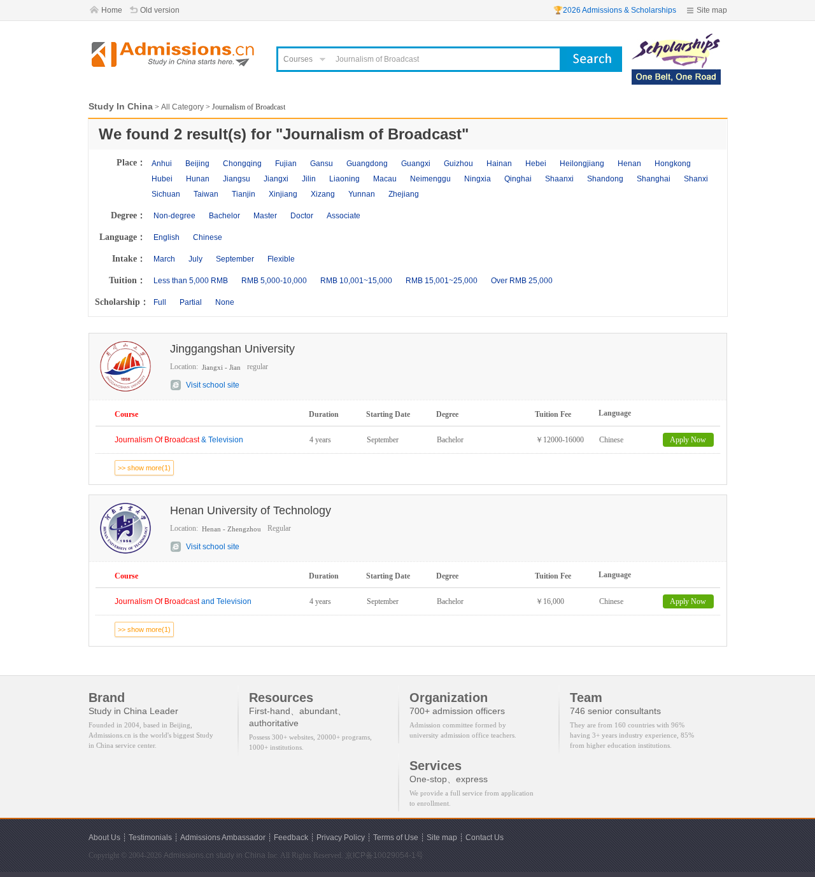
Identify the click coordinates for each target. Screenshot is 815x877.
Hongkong (673, 163)
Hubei (162, 178)
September (235, 259)
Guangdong (367, 163)
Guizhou (458, 163)
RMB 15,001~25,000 (442, 280)
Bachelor (224, 215)
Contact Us (484, 837)
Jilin (309, 178)
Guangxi (415, 163)
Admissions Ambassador (223, 837)
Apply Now (688, 439)
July (195, 259)
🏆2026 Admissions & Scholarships (614, 10)
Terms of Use (395, 837)
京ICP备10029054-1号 (384, 855)
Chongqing (242, 163)
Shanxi (696, 178)
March (164, 259)
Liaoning (344, 178)
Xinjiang (283, 194)
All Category (182, 106)
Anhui (162, 163)
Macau (385, 178)
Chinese (207, 237)
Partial (191, 302)
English (166, 237)
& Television (179, 439)
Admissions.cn (189, 855)
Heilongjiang (582, 163)
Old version (160, 10)
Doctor (301, 215)
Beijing (197, 163)
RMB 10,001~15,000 (356, 280)
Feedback (291, 837)
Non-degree (174, 215)
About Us (104, 837)
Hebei (535, 163)
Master (265, 215)
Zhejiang (403, 194)
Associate (343, 215)
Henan (629, 163)
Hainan (499, 163)
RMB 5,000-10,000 (274, 280)
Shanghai (653, 178)
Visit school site (212, 385)
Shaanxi (559, 178)
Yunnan (361, 194)
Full (159, 302)
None (224, 302)
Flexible (281, 259)
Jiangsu (236, 178)
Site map (712, 10)
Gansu (321, 163)
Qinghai (518, 178)
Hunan (197, 178)
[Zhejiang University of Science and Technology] (676, 39)
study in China (241, 855)
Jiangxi (276, 178)
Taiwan (206, 194)
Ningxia (477, 178)
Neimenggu (430, 178)
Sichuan (166, 194)
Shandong (605, 178)
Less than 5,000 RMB (190, 280)
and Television (183, 601)
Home (111, 10)
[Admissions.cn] (174, 54)
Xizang (323, 194)
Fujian (286, 163)
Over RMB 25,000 (522, 280)
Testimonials (150, 837)
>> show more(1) (144, 468)
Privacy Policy (340, 837)
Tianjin (243, 194)
